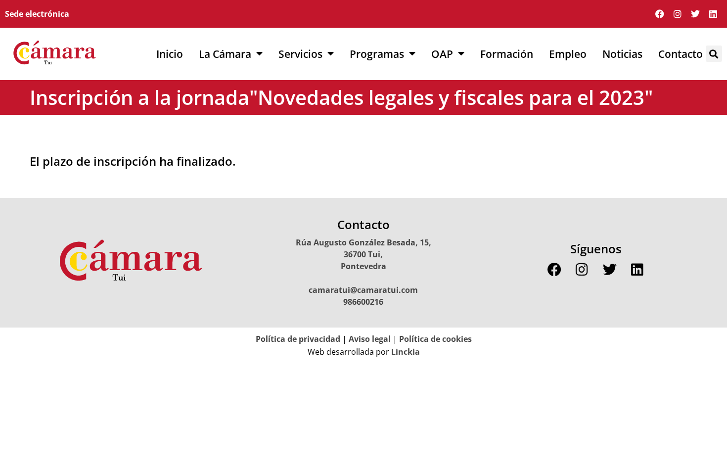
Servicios (300, 54)
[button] (714, 54)
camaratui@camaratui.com (363, 289)
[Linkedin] (713, 14)
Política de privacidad (298, 338)
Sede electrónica (37, 13)
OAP (442, 54)
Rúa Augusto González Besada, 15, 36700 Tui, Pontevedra (363, 254)
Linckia (404, 351)
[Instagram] (677, 14)
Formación (506, 54)
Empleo (568, 54)
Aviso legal (370, 338)
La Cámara (225, 54)
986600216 (363, 301)
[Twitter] (695, 14)
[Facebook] (660, 14)
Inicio (169, 54)
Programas (377, 54)
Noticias (622, 54)
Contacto (680, 54)
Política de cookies (435, 338)
